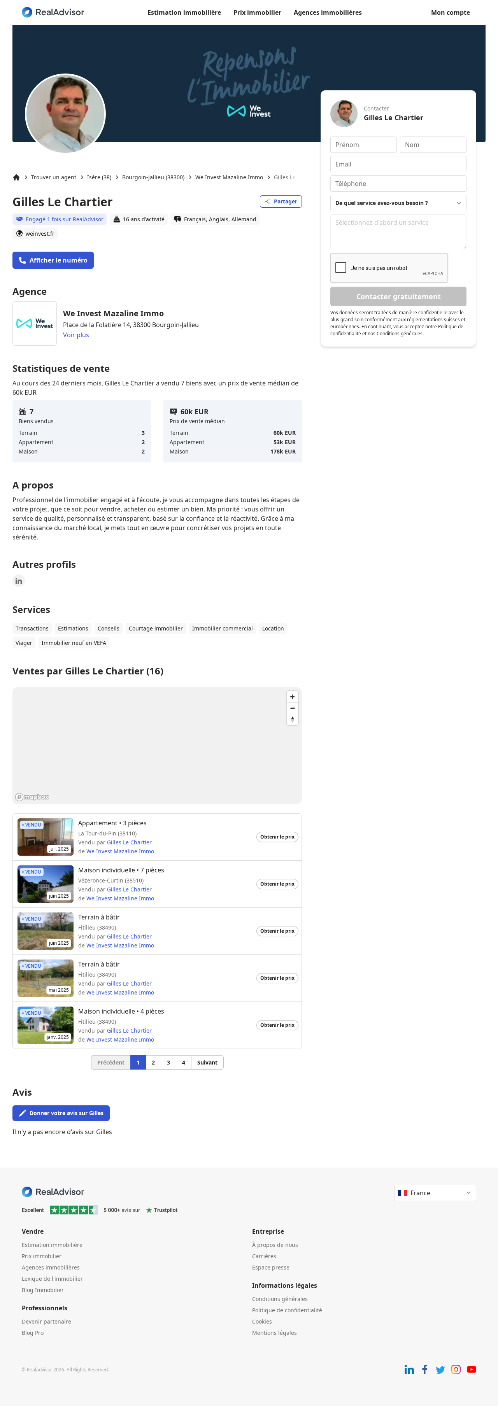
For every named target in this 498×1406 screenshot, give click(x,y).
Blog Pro (33, 1332)
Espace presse (270, 1267)
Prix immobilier (257, 12)
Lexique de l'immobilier (52, 1278)
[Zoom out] (292, 708)
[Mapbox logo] (32, 797)
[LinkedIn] (18, 580)
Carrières (264, 1256)
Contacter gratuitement (398, 296)
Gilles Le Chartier (129, 842)
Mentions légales (274, 1332)
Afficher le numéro (59, 260)
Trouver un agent (53, 177)
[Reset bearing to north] (292, 719)
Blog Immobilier (43, 1290)
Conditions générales (280, 1299)
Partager (285, 201)
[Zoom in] (292, 696)
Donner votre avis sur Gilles (66, 1113)
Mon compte (450, 12)
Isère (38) (99, 177)
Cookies (262, 1321)
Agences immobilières (328, 12)
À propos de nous (275, 1244)
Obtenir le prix (277, 836)
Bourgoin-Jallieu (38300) (153, 177)
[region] (157, 745)
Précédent (110, 1062)
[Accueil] (16, 177)
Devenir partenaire (46, 1321)
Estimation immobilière (184, 12)
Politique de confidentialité (287, 1310)
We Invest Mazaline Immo (229, 177)
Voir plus (76, 335)
